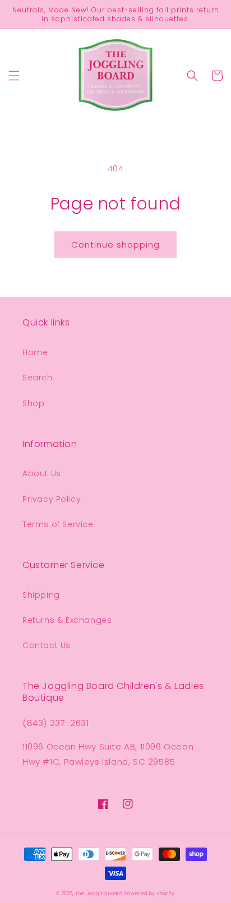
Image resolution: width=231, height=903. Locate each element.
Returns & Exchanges (67, 620)
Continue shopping (115, 244)
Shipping (41, 595)
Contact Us (46, 645)
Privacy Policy (51, 499)
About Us (41, 473)
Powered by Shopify (149, 893)
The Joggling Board (99, 893)
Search (37, 377)
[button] (14, 75)
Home (35, 352)
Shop (33, 403)
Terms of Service (58, 524)
